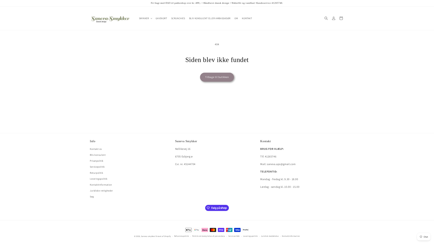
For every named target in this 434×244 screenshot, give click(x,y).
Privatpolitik (96, 160)
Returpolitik (96, 172)
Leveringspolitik (98, 178)
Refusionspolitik (181, 236)
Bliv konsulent (98, 154)
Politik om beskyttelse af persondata (208, 236)
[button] (145, 18)
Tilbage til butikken (217, 77)
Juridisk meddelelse (270, 236)
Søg (92, 196)
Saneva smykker (148, 236)
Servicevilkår (234, 236)
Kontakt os (96, 148)
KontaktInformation (101, 184)
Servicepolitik (97, 166)
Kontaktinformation (291, 236)
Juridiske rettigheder (101, 190)
